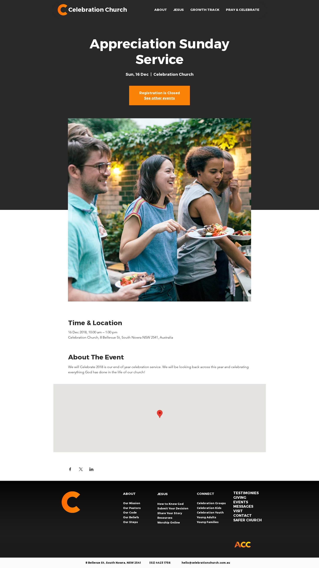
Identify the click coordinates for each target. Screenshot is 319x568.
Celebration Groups (211, 503)
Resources (164, 517)
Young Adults (207, 517)
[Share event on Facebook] (70, 469)
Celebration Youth (210, 512)
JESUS (162, 494)
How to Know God (170, 503)
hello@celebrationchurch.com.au (206, 562)
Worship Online (168, 522)
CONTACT (242, 515)
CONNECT (205, 494)
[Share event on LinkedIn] (91, 469)
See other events (159, 98)
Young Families (208, 522)
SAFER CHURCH (247, 520)
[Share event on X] (81, 469)
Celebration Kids (209, 507)
